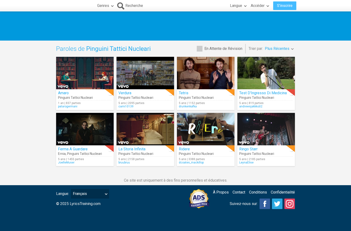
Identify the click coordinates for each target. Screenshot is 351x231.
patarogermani (67, 106)
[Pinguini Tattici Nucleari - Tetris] (205, 73)
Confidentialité (283, 192)
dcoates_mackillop (191, 162)
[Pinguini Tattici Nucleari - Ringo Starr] (266, 129)
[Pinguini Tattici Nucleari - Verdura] (145, 73)
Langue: (62, 193)
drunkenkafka (188, 106)
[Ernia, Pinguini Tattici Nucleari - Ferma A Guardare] (85, 129)
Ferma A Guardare (73, 149)
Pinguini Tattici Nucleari (75, 98)
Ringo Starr (248, 149)
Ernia (62, 154)
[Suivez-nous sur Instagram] (289, 204)
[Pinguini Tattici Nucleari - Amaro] (85, 73)
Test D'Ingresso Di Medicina (263, 93)
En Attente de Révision (223, 48)
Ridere (184, 149)
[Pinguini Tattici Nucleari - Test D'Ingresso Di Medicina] (266, 73)
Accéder (258, 5)
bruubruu (124, 162)
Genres (103, 5)
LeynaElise (246, 162)
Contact (239, 192)
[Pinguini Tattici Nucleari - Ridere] (205, 129)
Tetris (183, 93)
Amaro (63, 93)
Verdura (124, 93)
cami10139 (125, 106)
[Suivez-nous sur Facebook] (265, 204)
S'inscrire (284, 5)
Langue (236, 5)
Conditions (258, 192)
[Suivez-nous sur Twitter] (277, 204)
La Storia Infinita (131, 149)
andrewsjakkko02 (250, 106)
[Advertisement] (175, 26)
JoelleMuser (66, 162)
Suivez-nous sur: (244, 203)
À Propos (221, 192)
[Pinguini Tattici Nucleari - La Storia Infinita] (145, 129)
